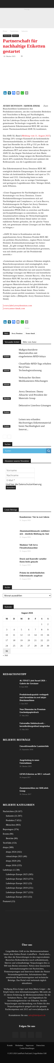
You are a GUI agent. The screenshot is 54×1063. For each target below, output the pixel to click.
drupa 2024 (13, 852)
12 (21, 635)
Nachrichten (14, 31)
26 (21, 646)
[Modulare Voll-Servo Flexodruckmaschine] (10, 549)
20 (29, 640)
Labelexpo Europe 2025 (19, 874)
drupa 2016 (13, 865)
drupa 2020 (13, 861)
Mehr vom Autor (29, 342)
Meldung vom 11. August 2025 (36, 136)
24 (7, 646)
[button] (50, 4)
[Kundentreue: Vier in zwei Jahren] (10, 521)
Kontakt (10, 1045)
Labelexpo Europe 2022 (18, 883)
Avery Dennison (17, 333)
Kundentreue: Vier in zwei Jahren (34, 517)
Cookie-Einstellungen (27, 1048)
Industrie (25, 31)
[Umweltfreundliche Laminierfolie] (10, 750)
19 (21, 640)
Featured (8, 901)
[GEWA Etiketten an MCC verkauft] (10, 778)
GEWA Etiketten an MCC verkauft (35, 774)
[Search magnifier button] (48, 450)
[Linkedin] (31, 1035)
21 (35, 640)
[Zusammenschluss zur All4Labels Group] (10, 791)
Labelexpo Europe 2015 (18, 897)
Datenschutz (40, 1045)
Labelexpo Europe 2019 (19, 888)
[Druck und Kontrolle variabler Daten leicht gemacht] (10, 562)
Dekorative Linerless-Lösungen (35, 405)
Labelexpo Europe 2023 (19, 879)
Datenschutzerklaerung (30, 484)
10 (7, 635)
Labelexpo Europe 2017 (19, 892)
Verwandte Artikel (12, 342)
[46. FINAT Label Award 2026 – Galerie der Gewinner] (10, 684)
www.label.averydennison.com (17, 305)
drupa (8, 847)
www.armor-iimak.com (14, 308)
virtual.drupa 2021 (16, 856)
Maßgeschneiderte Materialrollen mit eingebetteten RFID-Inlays (32, 353)
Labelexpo (11, 870)
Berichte (11, 838)
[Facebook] (15, 1035)
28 (35, 646)
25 (14, 646)
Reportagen (10, 829)
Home (5, 31)
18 (14, 640)
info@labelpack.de (37, 1015)
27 (29, 646)
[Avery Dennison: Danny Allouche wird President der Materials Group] (10, 395)
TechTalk (9, 843)
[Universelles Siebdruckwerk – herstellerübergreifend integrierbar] (10, 727)
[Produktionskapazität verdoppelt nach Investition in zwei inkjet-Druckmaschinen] (10, 698)
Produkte (7, 356)
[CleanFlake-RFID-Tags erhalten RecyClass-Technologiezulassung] (10, 367)
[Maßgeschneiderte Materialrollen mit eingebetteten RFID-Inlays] (10, 353)
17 (7, 640)
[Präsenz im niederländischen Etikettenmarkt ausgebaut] (10, 576)
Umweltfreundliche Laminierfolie (34, 746)
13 (29, 635)
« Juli (5, 655)
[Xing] (39, 1035)
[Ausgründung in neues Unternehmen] (10, 764)
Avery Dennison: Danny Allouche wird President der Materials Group (33, 395)
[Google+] (23, 1035)
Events (8, 834)
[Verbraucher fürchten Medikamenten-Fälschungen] (10, 381)
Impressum (30, 1045)
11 (14, 635)
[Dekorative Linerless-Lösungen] (10, 409)
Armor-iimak (30, 333)
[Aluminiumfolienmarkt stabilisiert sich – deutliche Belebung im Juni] (10, 535)
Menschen (7, 398)
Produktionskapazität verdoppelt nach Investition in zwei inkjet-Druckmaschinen (34, 697)
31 (7, 651)
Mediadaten (19, 1045)
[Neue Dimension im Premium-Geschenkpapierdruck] (10, 713)
